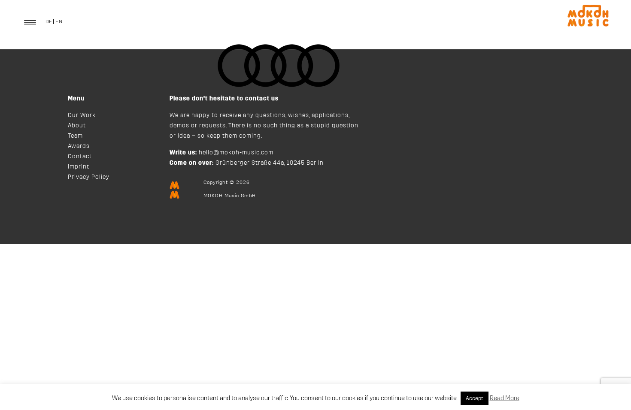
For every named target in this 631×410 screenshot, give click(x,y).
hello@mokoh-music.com (236, 153)
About (77, 126)
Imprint (78, 167)
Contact (80, 157)
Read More (504, 398)
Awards (79, 146)
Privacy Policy (88, 177)
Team (75, 136)
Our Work (82, 115)
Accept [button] (474, 398)
